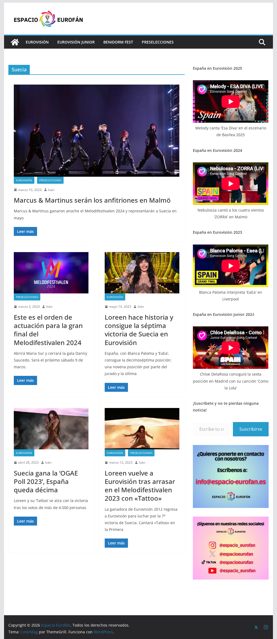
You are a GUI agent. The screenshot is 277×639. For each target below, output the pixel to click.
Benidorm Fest (118, 42)
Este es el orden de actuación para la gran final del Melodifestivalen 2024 (48, 330)
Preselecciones (158, 42)
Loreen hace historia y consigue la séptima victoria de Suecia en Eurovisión (139, 330)
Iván (51, 190)
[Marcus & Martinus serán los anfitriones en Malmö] (96, 130)
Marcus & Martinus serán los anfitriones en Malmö (92, 200)
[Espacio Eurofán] (14, 42)
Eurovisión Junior (76, 42)
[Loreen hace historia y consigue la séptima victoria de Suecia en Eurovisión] (142, 272)
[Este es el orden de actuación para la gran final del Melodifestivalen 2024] (51, 272)
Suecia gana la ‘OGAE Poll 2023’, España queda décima (46, 481)
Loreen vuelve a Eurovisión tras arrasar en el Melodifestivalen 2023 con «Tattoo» (140, 486)
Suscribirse (250, 429)
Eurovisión (37, 42)
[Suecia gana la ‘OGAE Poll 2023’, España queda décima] (51, 428)
